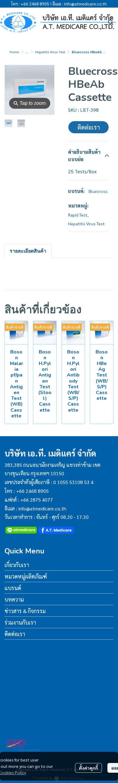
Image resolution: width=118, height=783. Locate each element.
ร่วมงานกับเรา (20, 622)
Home (14, 51)
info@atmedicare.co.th (42, 508)
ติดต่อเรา (88, 127)
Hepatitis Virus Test (50, 51)
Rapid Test (78, 214)
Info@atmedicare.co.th (85, 3)
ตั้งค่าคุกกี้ (88, 768)
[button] (111, 22)
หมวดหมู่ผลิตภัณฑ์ (26, 576)
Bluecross (98, 191)
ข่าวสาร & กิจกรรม (25, 610)
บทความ (14, 599)
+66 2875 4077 (36, 499)
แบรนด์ (13, 587)
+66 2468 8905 (35, 3)
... (27, 51)
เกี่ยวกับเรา (17, 564)
